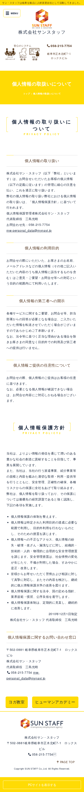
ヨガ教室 (17, 702)
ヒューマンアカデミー (55, 702)
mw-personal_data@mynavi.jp (29, 230)
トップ (26, 93)
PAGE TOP (67, 762)
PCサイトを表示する (42, 785)
